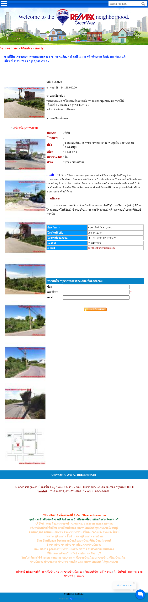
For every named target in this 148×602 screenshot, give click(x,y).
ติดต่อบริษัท (91, 571)
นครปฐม (40, 48)
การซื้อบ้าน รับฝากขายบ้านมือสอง (62, 571)
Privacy (80, 576)
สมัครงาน (106, 571)
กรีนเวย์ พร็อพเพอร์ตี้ (28, 571)
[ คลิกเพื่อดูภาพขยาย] (24, 127)
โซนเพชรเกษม (9, 48)
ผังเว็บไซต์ (120, 571)
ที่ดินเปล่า (26, 48)
